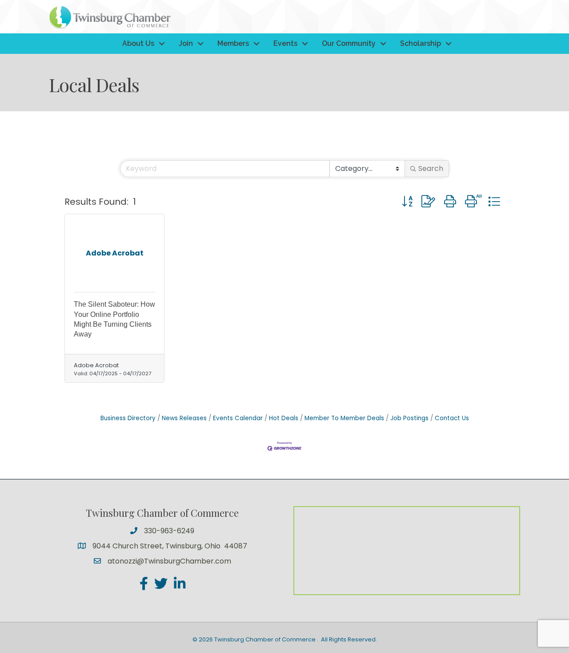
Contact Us (452, 418)
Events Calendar (238, 418)
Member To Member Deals (344, 418)
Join (186, 43)
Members (233, 43)
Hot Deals (283, 418)
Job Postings (409, 418)
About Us (138, 43)
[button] (407, 201)
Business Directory (128, 418)
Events (285, 43)
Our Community (349, 43)
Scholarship (420, 43)
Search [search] (430, 168)
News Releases (184, 418)
